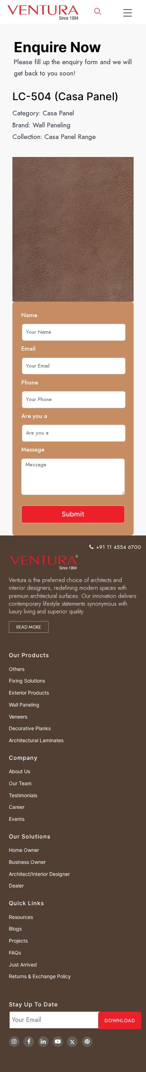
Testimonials (23, 795)
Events (16, 819)
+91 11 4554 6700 (118, 547)
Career (16, 807)
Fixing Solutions (27, 681)
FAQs (15, 953)
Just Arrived (23, 965)
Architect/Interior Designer (39, 874)
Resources (21, 917)
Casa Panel (58, 113)
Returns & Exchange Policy (40, 976)
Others (16, 669)
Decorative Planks (30, 728)
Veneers (18, 717)
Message (32, 449)
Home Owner (24, 850)
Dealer (16, 886)
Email (28, 348)
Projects (18, 941)
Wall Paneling (52, 125)
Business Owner (27, 862)
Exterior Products (29, 693)
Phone (29, 382)
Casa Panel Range (70, 136)
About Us (19, 771)
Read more (28, 627)
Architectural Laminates (36, 740)
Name (29, 315)
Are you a (34, 416)
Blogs (15, 929)
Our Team (20, 783)
